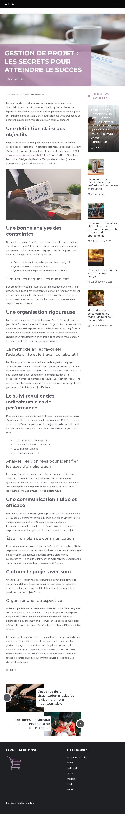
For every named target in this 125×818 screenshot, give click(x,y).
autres (12, 669)
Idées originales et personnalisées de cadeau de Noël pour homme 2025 (101, 315)
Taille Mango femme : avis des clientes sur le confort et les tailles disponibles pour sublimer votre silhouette (102, 126)
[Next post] (80, 723)
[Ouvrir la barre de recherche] (119, 4)
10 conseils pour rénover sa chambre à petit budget (102, 273)
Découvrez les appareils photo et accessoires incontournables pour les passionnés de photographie (103, 229)
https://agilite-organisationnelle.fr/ (24, 155)
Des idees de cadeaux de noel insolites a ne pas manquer (32, 724)
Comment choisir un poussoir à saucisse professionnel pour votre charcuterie (103, 184)
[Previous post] (7, 697)
